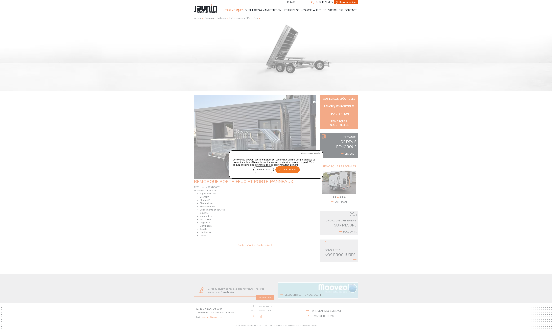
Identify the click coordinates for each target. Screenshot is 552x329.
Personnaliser (263, 169)
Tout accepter (290, 169)
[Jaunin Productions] (205, 9)
